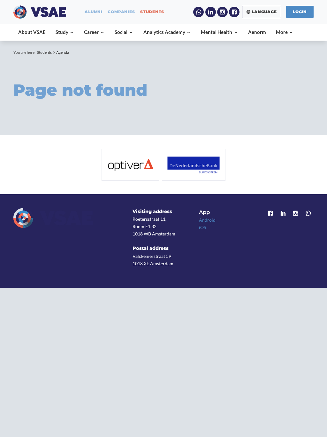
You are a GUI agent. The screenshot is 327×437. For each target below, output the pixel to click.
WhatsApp (198, 12)
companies (121, 12)
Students (44, 52)
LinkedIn (210, 12)
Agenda (62, 52)
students (152, 12)
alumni (94, 12)
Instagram (222, 12)
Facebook (234, 12)
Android (207, 220)
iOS (202, 227)
